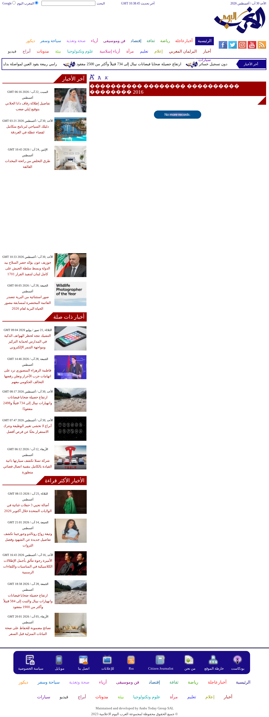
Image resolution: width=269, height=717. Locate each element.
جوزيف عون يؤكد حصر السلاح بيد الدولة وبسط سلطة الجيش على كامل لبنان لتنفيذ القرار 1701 (27, 268)
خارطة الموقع (214, 668)
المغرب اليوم (25, 3)
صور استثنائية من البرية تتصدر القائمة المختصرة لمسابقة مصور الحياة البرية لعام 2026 (27, 302)
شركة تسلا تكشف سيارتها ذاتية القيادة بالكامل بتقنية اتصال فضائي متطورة (27, 466)
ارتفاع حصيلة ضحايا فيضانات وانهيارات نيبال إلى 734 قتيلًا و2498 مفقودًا (27, 403)
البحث (101, 3)
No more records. (177, 115)
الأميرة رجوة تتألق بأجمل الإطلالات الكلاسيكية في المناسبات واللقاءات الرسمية (28, 566)
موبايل (60, 668)
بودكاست (238, 668)
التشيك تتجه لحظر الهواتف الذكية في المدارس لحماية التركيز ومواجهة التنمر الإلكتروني (27, 341)
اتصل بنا (84, 668)
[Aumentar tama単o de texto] (92, 76)
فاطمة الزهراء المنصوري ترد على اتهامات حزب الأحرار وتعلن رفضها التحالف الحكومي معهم (27, 376)
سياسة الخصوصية (30, 668)
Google (7, 3)
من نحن (189, 668)
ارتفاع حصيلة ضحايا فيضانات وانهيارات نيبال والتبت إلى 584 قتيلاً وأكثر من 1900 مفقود (28, 601)
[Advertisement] (107, 23)
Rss (131, 668)
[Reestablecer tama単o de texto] (98, 76)
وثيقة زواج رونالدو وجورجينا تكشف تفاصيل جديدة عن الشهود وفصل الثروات (28, 539)
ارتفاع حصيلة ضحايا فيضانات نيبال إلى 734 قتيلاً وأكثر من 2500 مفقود (133, 64)
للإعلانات (107, 668)
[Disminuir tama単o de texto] (106, 76)
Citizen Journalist (160, 668)
